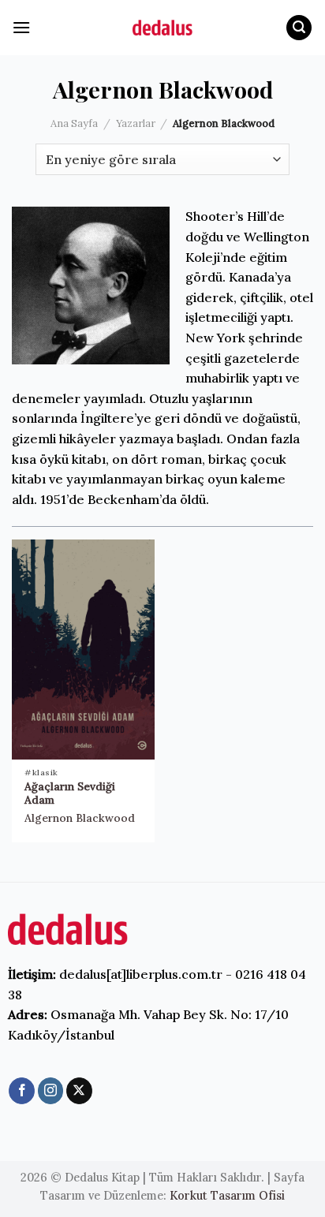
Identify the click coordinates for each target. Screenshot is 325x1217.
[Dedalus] (162, 27)
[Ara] (299, 28)
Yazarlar (135, 123)
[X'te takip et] (79, 1090)
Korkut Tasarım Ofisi (227, 1196)
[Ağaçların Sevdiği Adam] (83, 649)
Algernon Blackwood (79, 818)
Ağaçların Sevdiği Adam (69, 794)
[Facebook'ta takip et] (22, 1090)
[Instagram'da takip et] (51, 1090)
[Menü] (21, 27)
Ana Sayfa (74, 123)
